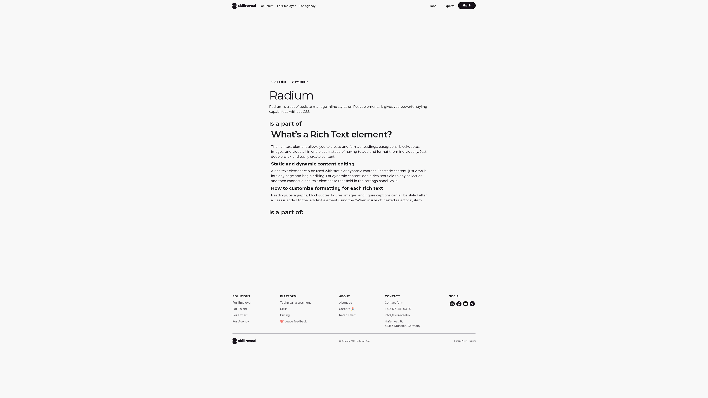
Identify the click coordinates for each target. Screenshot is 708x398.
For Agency (307, 6)
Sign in (466, 5)
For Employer (286, 6)
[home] (244, 6)
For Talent (266, 6)
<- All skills (278, 81)
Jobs (432, 6)
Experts (449, 6)
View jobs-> (300, 81)
